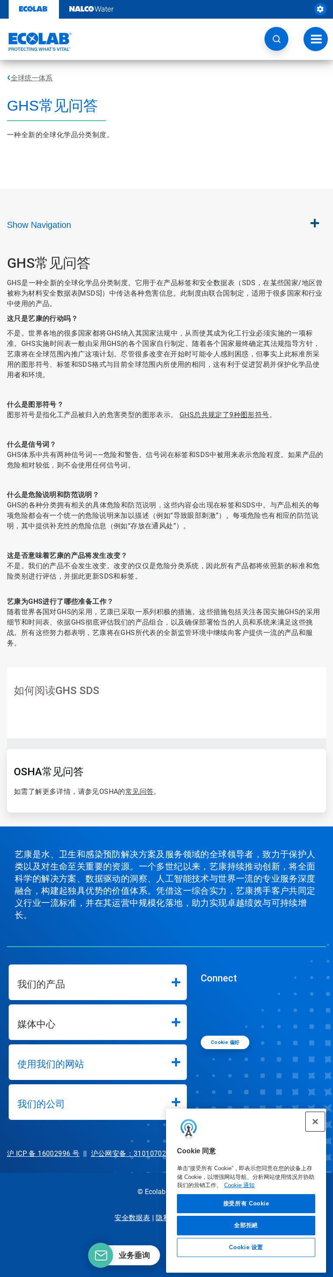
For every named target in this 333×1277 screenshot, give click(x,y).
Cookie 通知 (239, 1185)
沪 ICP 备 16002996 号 (43, 1153)
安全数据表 (132, 1218)
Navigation (39, 225)
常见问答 (139, 791)
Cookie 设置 (246, 1247)
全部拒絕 (246, 1225)
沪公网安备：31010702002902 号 (145, 1153)
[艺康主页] (36, 41)
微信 (213, 1008)
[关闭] (315, 1121)
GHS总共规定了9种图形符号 (224, 415)
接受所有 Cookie (246, 1203)
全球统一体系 (31, 78)
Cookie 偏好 (225, 1042)
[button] (276, 39)
